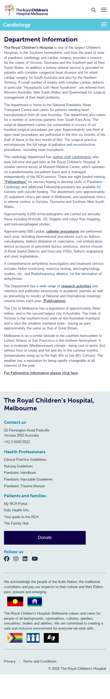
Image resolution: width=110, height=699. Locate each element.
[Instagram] (18, 559)
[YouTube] (36, 559)
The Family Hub (16, 523)
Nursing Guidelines (18, 466)
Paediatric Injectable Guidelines (28, 479)
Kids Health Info (16, 510)
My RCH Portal (15, 504)
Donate (45, 537)
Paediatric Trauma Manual (24, 486)
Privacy (10, 661)
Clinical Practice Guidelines (25, 460)
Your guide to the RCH (21, 517)
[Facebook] (9, 559)
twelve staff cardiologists (72, 157)
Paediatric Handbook (20, 473)
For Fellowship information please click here (41, 373)
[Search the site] (93, 9)
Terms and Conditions (40, 661)
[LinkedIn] (27, 559)
